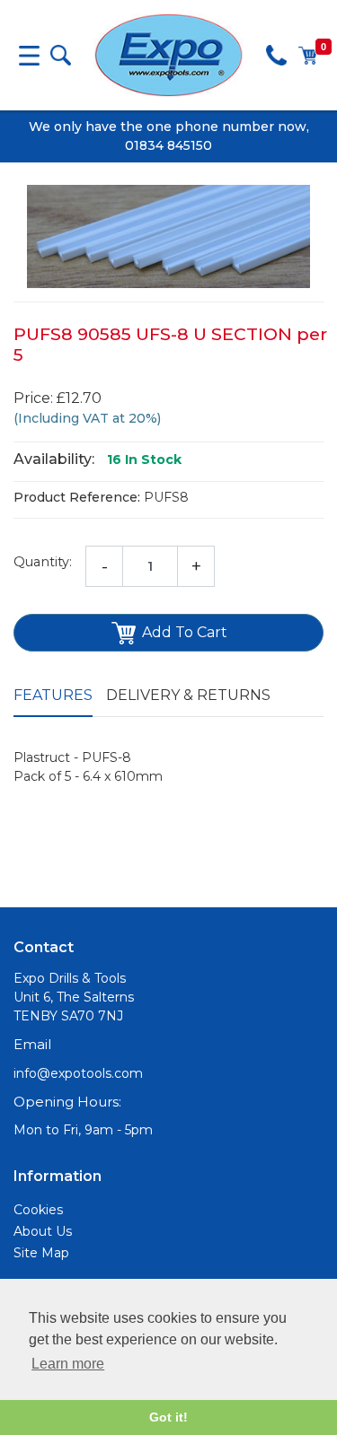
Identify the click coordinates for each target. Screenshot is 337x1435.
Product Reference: (76, 497)
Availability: (53, 459)
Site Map (41, 1253)
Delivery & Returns (188, 695)
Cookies (38, 1210)
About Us (42, 1231)
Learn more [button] (67, 1363)
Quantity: (42, 562)
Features (53, 695)
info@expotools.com (78, 1073)
